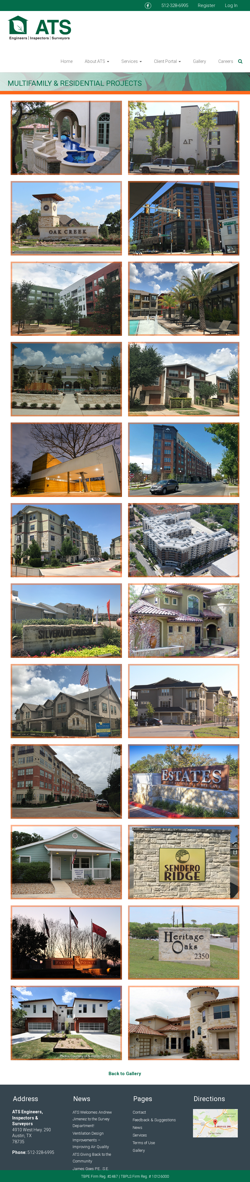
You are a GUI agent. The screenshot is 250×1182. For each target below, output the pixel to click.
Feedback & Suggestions (154, 1120)
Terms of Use (144, 1142)
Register (206, 5)
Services (129, 61)
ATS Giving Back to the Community (92, 1157)
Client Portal (165, 61)
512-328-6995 (174, 5)
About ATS (95, 61)
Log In (231, 5)
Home (67, 61)
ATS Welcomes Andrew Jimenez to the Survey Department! (92, 1119)
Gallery (199, 61)
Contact (139, 1112)
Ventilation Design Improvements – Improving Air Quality (91, 1140)
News (137, 1127)
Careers (225, 61)
